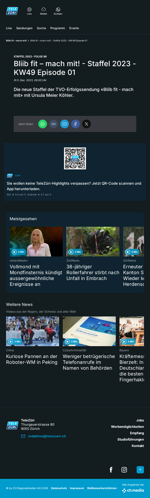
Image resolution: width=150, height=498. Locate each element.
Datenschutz (59, 488)
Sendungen (24, 28)
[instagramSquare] (124, 469)
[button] (53, 124)
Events (74, 28)
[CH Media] (133, 489)
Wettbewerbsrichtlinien (102, 488)
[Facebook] (75, 124)
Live (9, 28)
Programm (57, 28)
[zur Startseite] (12, 11)
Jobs (140, 420)
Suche (41, 28)
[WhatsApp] (42, 124)
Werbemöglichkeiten (127, 427)
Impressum (77, 488)
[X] (86, 124)
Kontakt (138, 446)
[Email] (64, 124)
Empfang (137, 433)
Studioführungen (130, 439)
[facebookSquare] (111, 469)
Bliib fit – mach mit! (16, 40)
